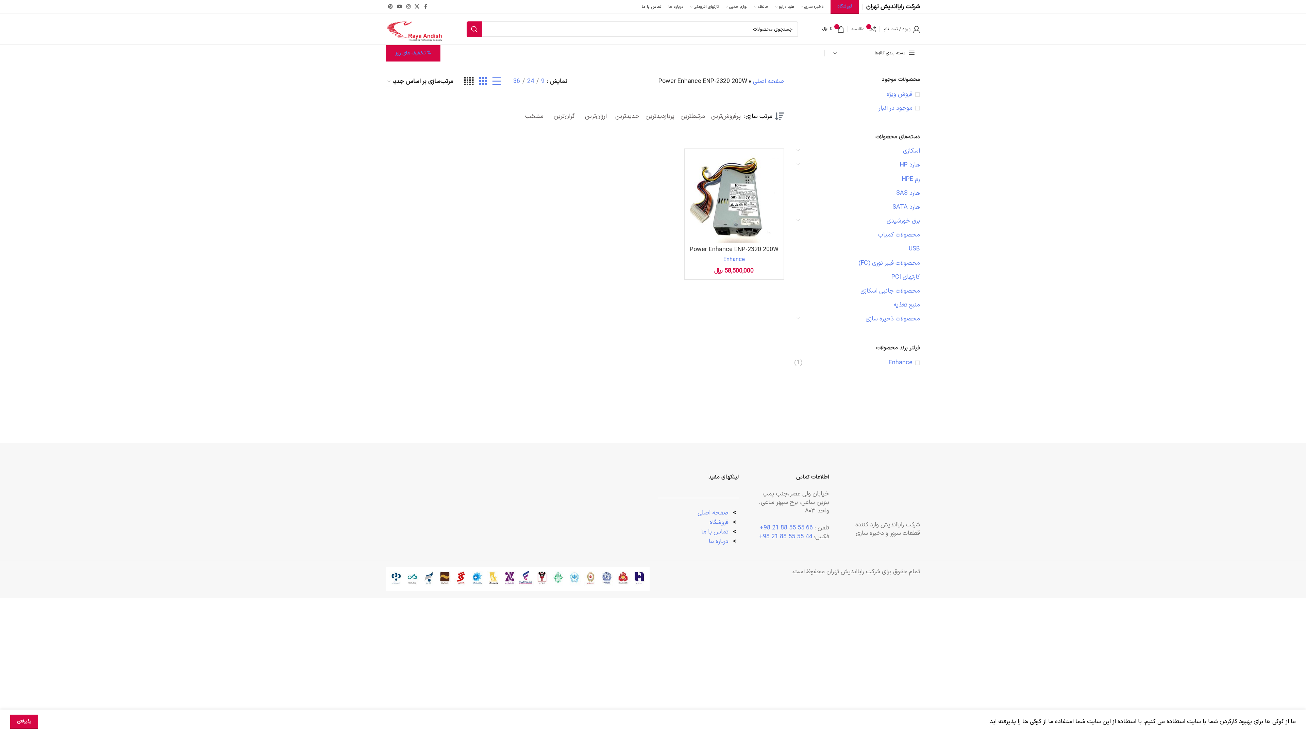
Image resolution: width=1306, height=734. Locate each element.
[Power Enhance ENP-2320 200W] (734, 198)
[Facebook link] (425, 7)
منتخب (534, 116)
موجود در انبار (895, 108)
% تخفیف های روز (413, 53)
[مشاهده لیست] (496, 82)
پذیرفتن (24, 721)
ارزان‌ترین (596, 116)
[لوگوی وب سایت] (414, 29)
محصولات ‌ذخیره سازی (893, 319)
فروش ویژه (899, 94)
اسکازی (911, 151)
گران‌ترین (564, 116)
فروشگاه (719, 522)
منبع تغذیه (906, 305)
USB (914, 249)
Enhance (900, 363)
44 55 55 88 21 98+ (785, 536)
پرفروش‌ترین (726, 116)
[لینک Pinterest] (390, 7)
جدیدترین (627, 116)
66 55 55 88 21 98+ (786, 527)
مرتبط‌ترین (693, 116)
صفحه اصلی (768, 81)
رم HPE (911, 179)
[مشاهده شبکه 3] (483, 82)
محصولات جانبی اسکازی (890, 291)
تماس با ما (715, 532)
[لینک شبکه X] (417, 7)
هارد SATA (906, 207)
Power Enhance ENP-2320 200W (734, 249)
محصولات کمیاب (899, 235)
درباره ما (719, 541)
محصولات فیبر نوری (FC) (889, 263)
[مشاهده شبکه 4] (468, 82)
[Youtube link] (399, 7)
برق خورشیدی (903, 221)
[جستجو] (474, 29)
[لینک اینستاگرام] (408, 7)
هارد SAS (908, 193)
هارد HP (910, 165)
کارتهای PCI (905, 277)
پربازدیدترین (660, 116)
